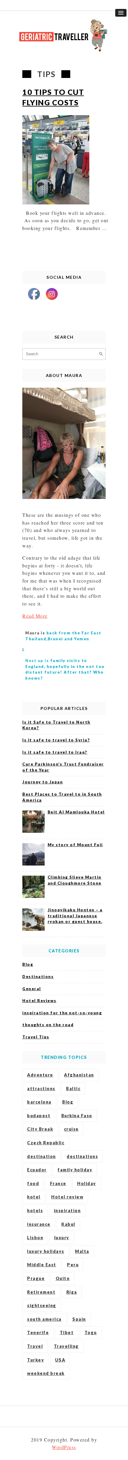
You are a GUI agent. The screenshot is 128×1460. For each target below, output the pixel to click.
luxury (61, 1237)
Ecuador (37, 1169)
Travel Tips (35, 1037)
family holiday (74, 1169)
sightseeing (41, 1305)
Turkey (35, 1359)
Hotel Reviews (39, 1000)
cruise (71, 1129)
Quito (63, 1278)
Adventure (40, 1074)
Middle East (41, 1264)
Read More (35, 616)
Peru (73, 1264)
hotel (33, 1196)
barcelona (39, 1101)
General (31, 988)
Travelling (66, 1346)
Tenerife (38, 1332)
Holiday (86, 1183)
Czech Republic (45, 1142)
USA (60, 1359)
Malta (82, 1251)
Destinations (38, 976)
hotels (35, 1210)
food (33, 1183)
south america (44, 1319)
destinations (82, 1156)
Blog (27, 964)
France (58, 1183)
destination (41, 1156)
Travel (35, 1346)
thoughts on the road (48, 1024)
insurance (39, 1224)
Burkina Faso (76, 1115)
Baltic (73, 1088)
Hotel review (67, 1196)
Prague (36, 1278)
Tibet (67, 1332)
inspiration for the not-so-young (62, 1012)
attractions (41, 1088)
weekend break (46, 1373)
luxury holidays (45, 1251)
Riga (71, 1292)
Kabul (68, 1224)
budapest (38, 1115)
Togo (91, 1332)
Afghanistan (79, 1074)
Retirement (41, 1292)
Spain (79, 1319)
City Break (40, 1129)
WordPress (64, 1447)
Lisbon (35, 1237)
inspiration (67, 1210)
